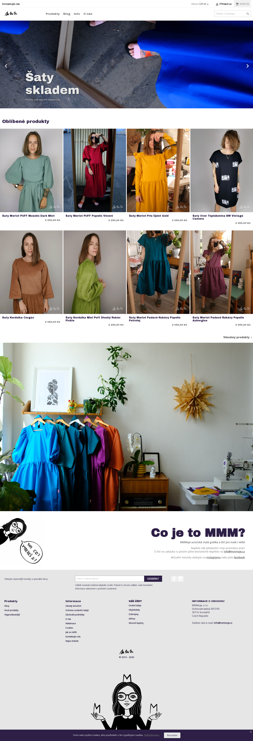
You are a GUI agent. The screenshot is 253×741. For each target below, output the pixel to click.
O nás (87, 13)
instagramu (213, 557)
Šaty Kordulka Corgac (18, 317)
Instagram (180, 579)
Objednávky (134, 609)
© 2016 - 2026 (126, 657)
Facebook (174, 579)
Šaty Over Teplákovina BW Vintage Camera (218, 217)
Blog (66, 13)
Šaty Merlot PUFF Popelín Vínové (89, 215)
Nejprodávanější (12, 614)
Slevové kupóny (136, 623)
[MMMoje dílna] (126, 427)
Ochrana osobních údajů (77, 610)
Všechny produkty (238, 337)
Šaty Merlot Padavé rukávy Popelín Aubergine (218, 319)
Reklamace (70, 623)
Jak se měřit (71, 632)
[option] (126, 64)
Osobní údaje (135, 605)
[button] (19, 64)
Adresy (132, 618)
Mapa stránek (71, 641)
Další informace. (152, 735)
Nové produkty (11, 610)
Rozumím (172, 735)
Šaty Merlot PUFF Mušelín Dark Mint (28, 215)
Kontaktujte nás (11, 4)
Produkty (53, 13)
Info (77, 13)
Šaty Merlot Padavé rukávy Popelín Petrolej (155, 319)
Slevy (6, 605)
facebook (239, 557)
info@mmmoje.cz (234, 551)
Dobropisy (134, 614)
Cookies (69, 627)
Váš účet (135, 601)
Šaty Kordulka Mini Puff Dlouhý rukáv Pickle (93, 319)
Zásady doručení (73, 605)
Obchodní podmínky (74, 614)
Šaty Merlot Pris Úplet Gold (149, 215)
